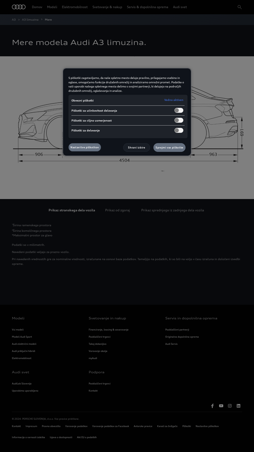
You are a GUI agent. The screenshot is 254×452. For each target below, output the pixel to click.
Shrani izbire (136, 147)
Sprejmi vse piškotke (169, 147)
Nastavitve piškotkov (84, 147)
